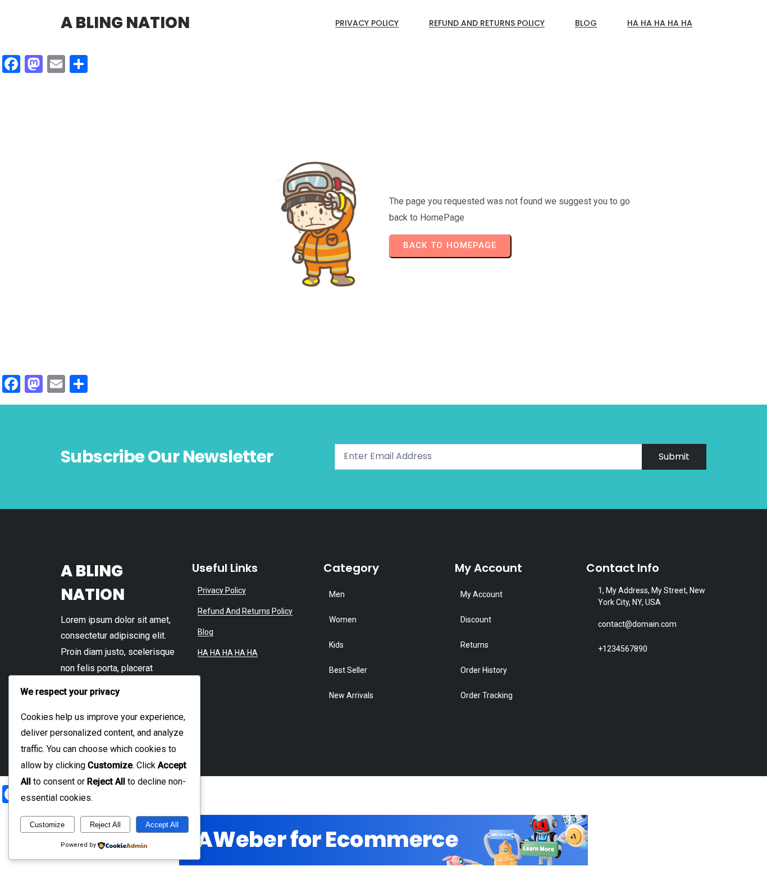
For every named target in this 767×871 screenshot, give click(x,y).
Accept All (162, 824)
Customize (47, 824)
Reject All (105, 824)
